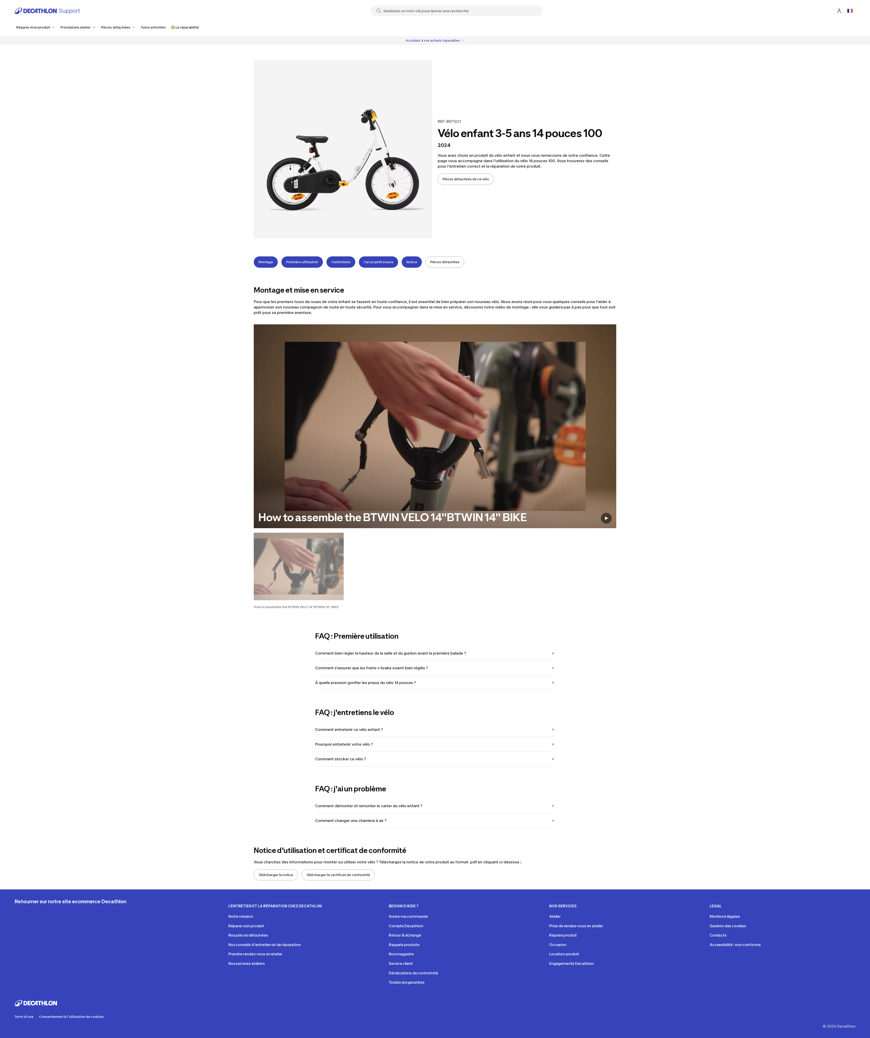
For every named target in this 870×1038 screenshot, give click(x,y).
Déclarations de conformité (413, 973)
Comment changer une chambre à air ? (351, 820)
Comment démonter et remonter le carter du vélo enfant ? (369, 806)
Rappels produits (404, 944)
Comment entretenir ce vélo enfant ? (349, 729)
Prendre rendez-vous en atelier (255, 954)
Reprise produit (563, 935)
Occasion (557, 944)
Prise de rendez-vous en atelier (576, 926)
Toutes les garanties (407, 982)
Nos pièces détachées (248, 935)
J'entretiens (340, 262)
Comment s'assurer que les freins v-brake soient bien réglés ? (372, 668)
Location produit (564, 954)
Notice (411, 262)
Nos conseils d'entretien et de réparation (264, 944)
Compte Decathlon (406, 926)
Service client (401, 963)
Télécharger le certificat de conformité (338, 875)
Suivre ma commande (408, 916)
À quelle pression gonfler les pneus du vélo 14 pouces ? (366, 682)
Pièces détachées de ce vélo (465, 179)
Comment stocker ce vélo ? (341, 759)
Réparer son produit (246, 926)
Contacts (718, 935)
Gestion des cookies (728, 926)
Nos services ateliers (246, 963)
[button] (299, 571)
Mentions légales (725, 916)
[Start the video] (606, 518)
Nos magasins (401, 954)
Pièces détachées (444, 262)
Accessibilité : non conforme (735, 944)
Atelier (555, 916)
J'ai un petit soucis (378, 262)
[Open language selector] (850, 10)
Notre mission (240, 916)
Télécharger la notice (276, 875)
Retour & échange (405, 935)
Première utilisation (302, 262)
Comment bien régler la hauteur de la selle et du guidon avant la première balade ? (390, 653)
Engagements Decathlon (571, 963)
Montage (266, 262)
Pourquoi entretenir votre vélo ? (344, 744)
